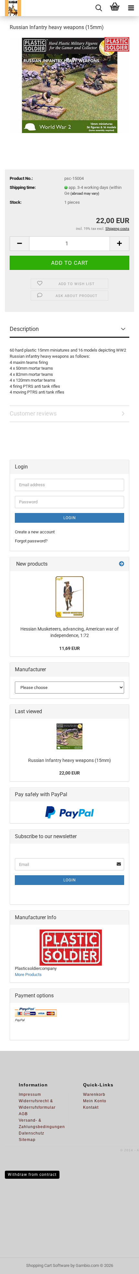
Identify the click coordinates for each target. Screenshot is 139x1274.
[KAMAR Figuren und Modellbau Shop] (10, 8)
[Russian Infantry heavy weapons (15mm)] (69, 85)
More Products (28, 974)
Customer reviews (33, 413)
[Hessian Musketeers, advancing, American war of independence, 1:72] (69, 597)
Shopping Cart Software (48, 1265)
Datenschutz (31, 1133)
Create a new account (35, 531)
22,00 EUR (69, 773)
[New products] (121, 564)
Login (69, 518)
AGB (23, 1114)
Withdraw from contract (32, 1174)
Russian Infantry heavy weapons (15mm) (69, 760)
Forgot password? (31, 541)
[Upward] (121, 1264)
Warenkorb (94, 1094)
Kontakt (91, 1107)
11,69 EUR (69, 648)
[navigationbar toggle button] (131, 8)
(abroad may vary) (84, 193)
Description (24, 328)
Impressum (30, 1094)
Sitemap (27, 1139)
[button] (19, 243)
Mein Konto (94, 1101)
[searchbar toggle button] (99, 8)
